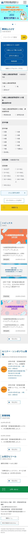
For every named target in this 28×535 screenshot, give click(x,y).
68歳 (5, 145)
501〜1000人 (7, 179)
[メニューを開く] (25, 2)
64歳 (5, 138)
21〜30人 (20, 169)
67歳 (18, 142)
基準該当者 (20, 115)
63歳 (18, 135)
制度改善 (14, 61)
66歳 (5, 142)
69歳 (18, 145)
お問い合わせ (14, 489)
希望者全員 (7, 115)
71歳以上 (20, 149)
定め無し (6, 152)
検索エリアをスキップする (14, 68)
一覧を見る (14, 339)
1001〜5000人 (19, 181)
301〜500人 (20, 176)
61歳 (18, 132)
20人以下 (6, 169)
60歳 (5, 132)
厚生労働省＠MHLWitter (9, 523)
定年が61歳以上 (14, 55)
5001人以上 (7, 185)
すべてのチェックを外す (14, 200)
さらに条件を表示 (14, 193)
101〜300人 (7, 176)
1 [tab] (12, 24)
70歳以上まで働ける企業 (14, 50)
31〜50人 (6, 172)
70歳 (5, 149)
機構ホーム (9, 518)
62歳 (5, 135)
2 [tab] (15, 24)
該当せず (6, 90)
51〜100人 (20, 172)
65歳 (18, 138)
